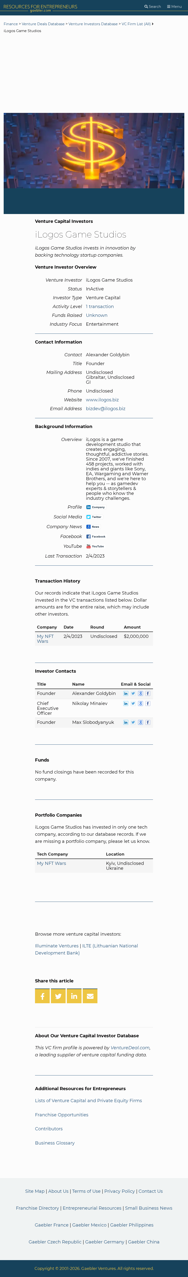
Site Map (35, 1191)
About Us (58, 1191)
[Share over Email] (90, 996)
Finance (11, 24)
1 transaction (100, 306)
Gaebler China (144, 1242)
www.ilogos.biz (102, 399)
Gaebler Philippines (131, 1225)
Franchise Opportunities (61, 1115)
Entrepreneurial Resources (92, 1208)
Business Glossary (55, 1143)
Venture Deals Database (43, 24)
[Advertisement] (94, 73)
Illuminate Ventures (57, 946)
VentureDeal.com (130, 1047)
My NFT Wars (45, 639)
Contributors (49, 1129)
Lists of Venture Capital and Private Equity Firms (88, 1100)
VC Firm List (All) (137, 24)
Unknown (96, 315)
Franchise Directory (37, 1208)
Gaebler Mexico (89, 1225)
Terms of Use (86, 1191)
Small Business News (148, 1208)
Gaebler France (52, 1225)
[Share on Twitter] (58, 996)
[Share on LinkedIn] (74, 996)
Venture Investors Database (93, 24)
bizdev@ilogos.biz (105, 408)
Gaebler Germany (104, 1242)
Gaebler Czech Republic (55, 1242)
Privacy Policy (119, 1191)
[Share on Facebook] (42, 996)
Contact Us (151, 1191)
